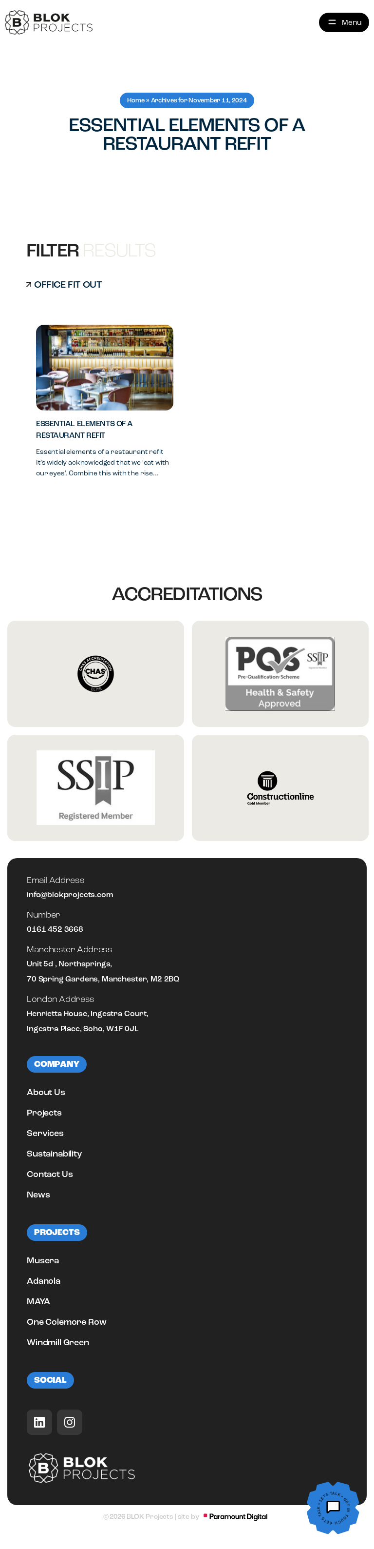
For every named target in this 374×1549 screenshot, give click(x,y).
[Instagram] (69, 1422)
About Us (46, 1092)
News (38, 1194)
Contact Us (50, 1174)
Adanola (43, 1280)
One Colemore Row (66, 1321)
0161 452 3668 (55, 929)
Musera (43, 1260)
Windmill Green (58, 1342)
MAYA (38, 1301)
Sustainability (54, 1153)
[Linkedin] (39, 1422)
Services (45, 1133)
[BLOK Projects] (49, 22)
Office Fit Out (67, 284)
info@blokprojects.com (70, 895)
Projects (44, 1112)
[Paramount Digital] (235, 1517)
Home (135, 100)
